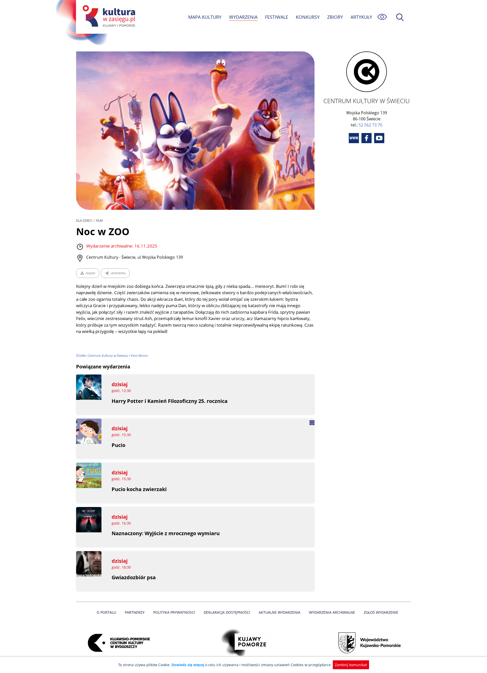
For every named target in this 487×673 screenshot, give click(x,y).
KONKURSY (308, 17)
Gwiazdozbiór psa (134, 577)
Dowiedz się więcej (187, 664)
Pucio (118, 445)
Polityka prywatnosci (174, 612)
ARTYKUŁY (361, 17)
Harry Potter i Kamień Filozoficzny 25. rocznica (170, 401)
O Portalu (106, 612)
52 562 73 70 (370, 125)
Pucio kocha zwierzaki (139, 489)
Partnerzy (135, 612)
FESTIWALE (276, 17)
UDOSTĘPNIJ (118, 273)
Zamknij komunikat (351, 664)
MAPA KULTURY (204, 17)
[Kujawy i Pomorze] (243, 642)
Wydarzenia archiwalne (332, 612)
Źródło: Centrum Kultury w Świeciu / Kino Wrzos (112, 355)
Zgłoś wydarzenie (381, 612)
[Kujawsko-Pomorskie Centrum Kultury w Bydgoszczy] (117, 642)
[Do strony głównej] (108, 17)
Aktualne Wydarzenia (279, 612)
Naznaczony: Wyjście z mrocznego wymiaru (166, 533)
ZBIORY (335, 17)
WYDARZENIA (243, 17)
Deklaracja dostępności (227, 612)
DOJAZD (90, 273)
